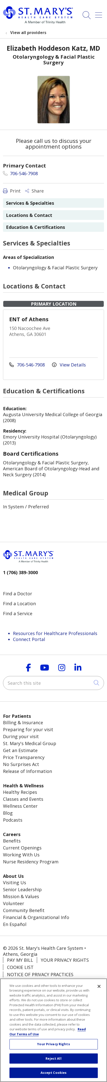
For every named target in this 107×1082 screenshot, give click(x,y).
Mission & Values (21, 896)
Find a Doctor (17, 594)
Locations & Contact (29, 215)
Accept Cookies (54, 1072)
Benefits (12, 841)
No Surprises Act (21, 764)
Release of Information (27, 771)
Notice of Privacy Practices (40, 974)
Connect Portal (29, 639)
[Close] (99, 986)
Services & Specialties (30, 203)
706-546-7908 (23, 173)
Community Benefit (24, 910)
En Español (14, 924)
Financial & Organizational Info (36, 917)
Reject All (53, 1058)
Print (15, 191)
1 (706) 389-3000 (20, 572)
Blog (8, 813)
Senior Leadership (22, 889)
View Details (72, 365)
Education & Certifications (35, 227)
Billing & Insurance (23, 722)
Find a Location (19, 603)
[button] (99, 13)
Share (37, 191)
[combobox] (53, 683)
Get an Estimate (20, 750)
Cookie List (20, 967)
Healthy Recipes (20, 792)
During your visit (21, 736)
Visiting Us (14, 882)
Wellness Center (20, 806)
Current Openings (22, 848)
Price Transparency (24, 757)
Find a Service (17, 613)
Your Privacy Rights (65, 960)
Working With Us (21, 855)
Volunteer (13, 903)
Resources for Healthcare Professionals (55, 633)
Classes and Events (23, 799)
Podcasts (12, 820)
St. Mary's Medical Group (29, 743)
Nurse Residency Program (30, 862)
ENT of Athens (29, 319)
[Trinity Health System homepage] (38, 22)
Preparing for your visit (28, 729)
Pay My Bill (20, 960)
